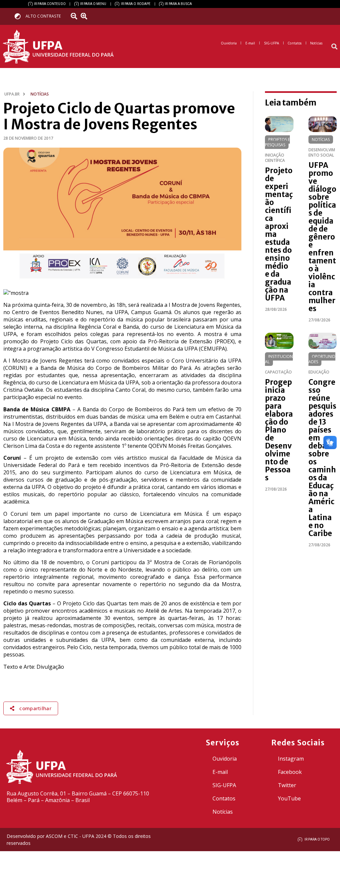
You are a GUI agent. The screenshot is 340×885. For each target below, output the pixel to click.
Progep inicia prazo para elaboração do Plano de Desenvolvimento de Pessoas (279, 429)
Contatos (223, 798)
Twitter (287, 785)
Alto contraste (43, 16)
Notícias (321, 139)
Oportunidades (321, 359)
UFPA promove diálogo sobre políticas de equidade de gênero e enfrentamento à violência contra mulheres (322, 237)
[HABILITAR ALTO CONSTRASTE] (20, 16)
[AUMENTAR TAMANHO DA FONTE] (86, 16)
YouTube (289, 798)
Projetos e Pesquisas (277, 142)
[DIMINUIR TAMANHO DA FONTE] (75, 16)
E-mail (220, 772)
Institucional (279, 359)
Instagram (291, 758)
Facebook (290, 772)
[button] (334, 46)
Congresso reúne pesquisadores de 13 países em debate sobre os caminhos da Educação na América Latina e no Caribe (322, 457)
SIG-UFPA (224, 785)
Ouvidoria (224, 758)
